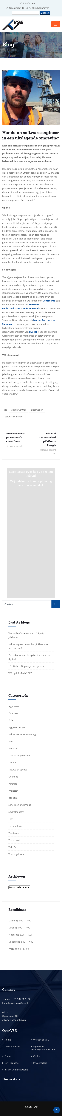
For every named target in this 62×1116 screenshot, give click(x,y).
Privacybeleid (40, 1062)
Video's (12, 846)
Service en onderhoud (19, 804)
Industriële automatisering (22, 734)
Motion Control (18, 409)
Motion (12, 762)
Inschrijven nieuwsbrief (17, 1069)
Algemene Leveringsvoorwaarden (43, 1048)
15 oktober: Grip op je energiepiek (26, 666)
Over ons (13, 776)
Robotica (12, 797)
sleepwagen (37, 409)
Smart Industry (16, 811)
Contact (8, 1056)
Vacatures (13, 832)
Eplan (11, 720)
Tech (10, 818)
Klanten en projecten (19, 755)
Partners (12, 783)
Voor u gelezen (16, 854)
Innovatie (13, 748)
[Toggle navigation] (55, 24)
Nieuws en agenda (17, 769)
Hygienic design (16, 727)
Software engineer (14, 416)
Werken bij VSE (41, 1039)
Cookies (37, 1056)
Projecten (13, 790)
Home (8, 1039)
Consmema (49, 300)
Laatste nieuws (12, 1046)
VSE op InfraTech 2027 (20, 673)
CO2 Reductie (12, 1062)
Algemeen (13, 706)
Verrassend (14, 839)
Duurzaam (13, 713)
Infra (10, 741)
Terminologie (15, 825)
